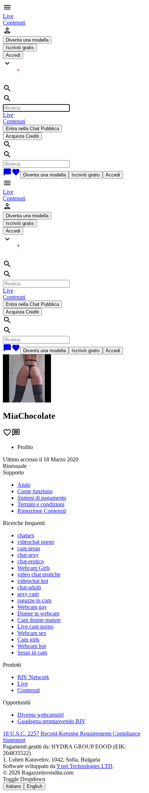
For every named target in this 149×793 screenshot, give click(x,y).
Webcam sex (31, 633)
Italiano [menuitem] (13, 786)
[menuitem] (8, 16)
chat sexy (28, 555)
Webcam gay (32, 607)
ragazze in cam (34, 600)
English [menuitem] (34, 786)
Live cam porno (35, 626)
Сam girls (28, 639)
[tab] (81, 447)
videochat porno (35, 542)
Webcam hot (31, 646)
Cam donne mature (39, 620)
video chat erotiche (38, 574)
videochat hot (32, 581)
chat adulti (29, 587)
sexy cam (28, 594)
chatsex (25, 535)
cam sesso (28, 548)
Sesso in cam (32, 652)
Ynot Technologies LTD (84, 766)
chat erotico (30, 561)
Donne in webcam (38, 613)
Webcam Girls (33, 568)
